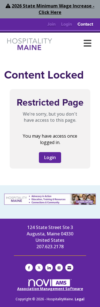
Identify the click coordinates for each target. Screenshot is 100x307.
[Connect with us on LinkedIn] (49, 267)
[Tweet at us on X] (39, 267)
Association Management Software (50, 288)
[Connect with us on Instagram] (59, 267)
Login (50, 157)
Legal (79, 299)
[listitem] (51, 24)
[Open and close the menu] (75, 43)
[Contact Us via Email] (69, 267)
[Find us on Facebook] (29, 267)
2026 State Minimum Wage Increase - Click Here (53, 9)
